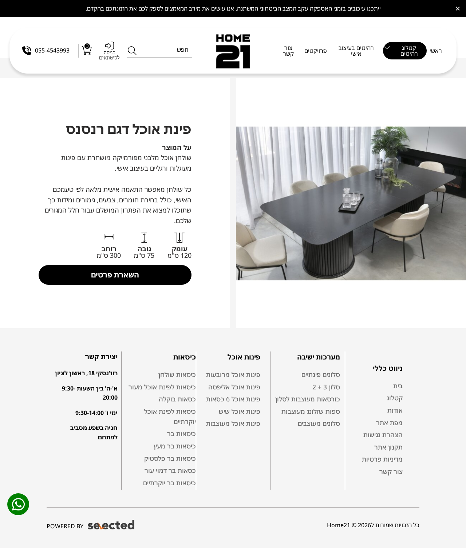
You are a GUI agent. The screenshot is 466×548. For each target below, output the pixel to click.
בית (398, 385)
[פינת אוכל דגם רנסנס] (351, 203)
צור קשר (391, 471)
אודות (395, 410)
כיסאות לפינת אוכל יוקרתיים (170, 416)
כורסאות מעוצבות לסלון (307, 399)
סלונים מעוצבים (319, 423)
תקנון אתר (388, 447)
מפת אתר (389, 422)
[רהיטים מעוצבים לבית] (233, 50)
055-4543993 (52, 50)
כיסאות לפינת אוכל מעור (162, 386)
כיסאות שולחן (177, 374)
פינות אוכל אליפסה (234, 386)
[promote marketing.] (111, 524)
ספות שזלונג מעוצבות (310, 411)
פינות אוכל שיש (239, 411)
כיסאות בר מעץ (175, 446)
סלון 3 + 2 (326, 386)
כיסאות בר (181, 433)
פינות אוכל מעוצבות (233, 423)
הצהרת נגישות (383, 434)
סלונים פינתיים (320, 374)
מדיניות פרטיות (382, 459)
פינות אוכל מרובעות (233, 374)
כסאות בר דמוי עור (170, 470)
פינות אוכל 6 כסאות (233, 399)
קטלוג (395, 397)
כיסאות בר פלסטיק (170, 458)
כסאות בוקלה (177, 399)
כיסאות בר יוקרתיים (169, 482)
